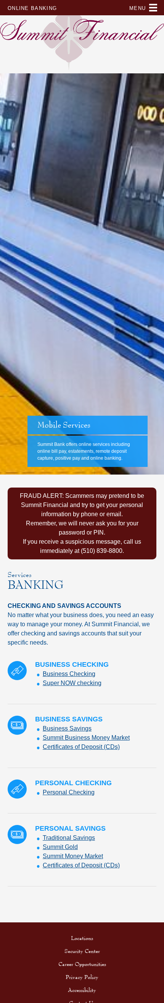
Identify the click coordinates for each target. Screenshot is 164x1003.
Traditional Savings (69, 837)
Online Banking (32, 8)
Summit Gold (60, 847)
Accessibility (82, 990)
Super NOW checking (72, 683)
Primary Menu (153, 9)
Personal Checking (69, 792)
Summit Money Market (73, 856)
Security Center (82, 951)
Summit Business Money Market (86, 737)
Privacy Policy (82, 977)
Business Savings (67, 728)
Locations (82, 938)
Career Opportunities (82, 964)
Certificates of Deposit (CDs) (81, 747)
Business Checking (69, 674)
